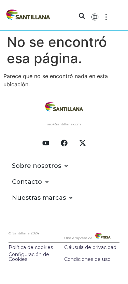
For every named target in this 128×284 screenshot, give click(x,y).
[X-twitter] (82, 143)
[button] (81, 16)
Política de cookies (31, 247)
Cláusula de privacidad (90, 247)
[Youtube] (46, 143)
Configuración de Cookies (29, 256)
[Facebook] (64, 143)
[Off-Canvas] (106, 16)
